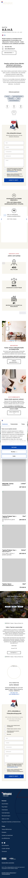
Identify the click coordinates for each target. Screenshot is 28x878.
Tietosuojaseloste (6, 874)
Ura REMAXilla (6, 838)
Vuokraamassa (6, 812)
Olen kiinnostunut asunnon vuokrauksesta (13, 732)
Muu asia (9, 734)
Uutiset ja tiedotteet (7, 835)
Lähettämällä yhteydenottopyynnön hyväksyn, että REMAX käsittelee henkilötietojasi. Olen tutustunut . (15, 170)
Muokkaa (13, 451)
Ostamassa (5, 809)
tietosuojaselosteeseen (12, 171)
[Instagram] (4, 842)
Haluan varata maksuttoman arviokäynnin (13, 726)
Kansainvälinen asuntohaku (8, 862)
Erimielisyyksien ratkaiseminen (9, 872)
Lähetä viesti (13, 180)
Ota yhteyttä (5, 845)
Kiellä (14, 456)
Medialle (4, 832)
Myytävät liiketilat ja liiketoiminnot (11, 821)
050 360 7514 (8, 46)
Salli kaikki (14, 447)
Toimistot (4, 851)
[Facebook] (2, 842)
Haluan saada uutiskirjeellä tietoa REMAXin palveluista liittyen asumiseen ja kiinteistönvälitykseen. (15, 175)
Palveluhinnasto (6, 815)
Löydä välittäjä (6, 848)
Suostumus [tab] (5, 424)
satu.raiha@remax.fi (10, 48)
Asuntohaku (5, 803)
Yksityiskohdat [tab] (14, 424)
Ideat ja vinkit (5, 818)
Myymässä (4, 806)
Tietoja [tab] (23, 424)
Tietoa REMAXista (7, 829)
